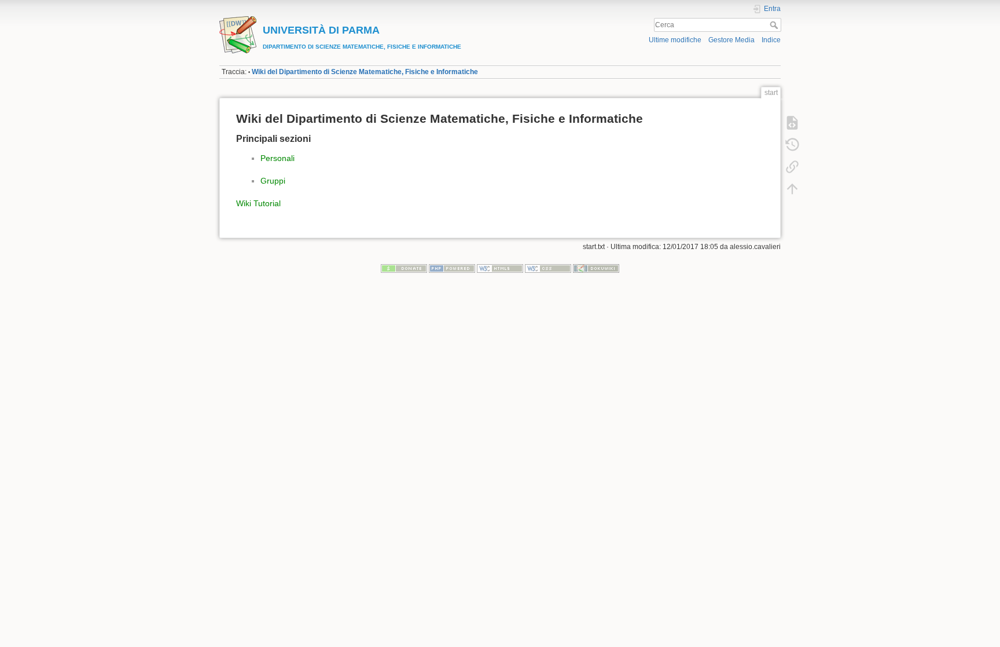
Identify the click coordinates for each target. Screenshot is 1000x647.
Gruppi (272, 180)
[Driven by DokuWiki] (596, 268)
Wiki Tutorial (258, 203)
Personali (277, 158)
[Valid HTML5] (500, 268)
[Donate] (404, 268)
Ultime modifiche (675, 40)
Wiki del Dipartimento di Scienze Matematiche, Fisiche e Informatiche (365, 72)
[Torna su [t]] (792, 189)
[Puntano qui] (792, 167)
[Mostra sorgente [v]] (792, 123)
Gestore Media (731, 40)
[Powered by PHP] (452, 268)
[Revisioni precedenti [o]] (792, 145)
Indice (771, 40)
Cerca (775, 25)
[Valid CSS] (548, 268)
